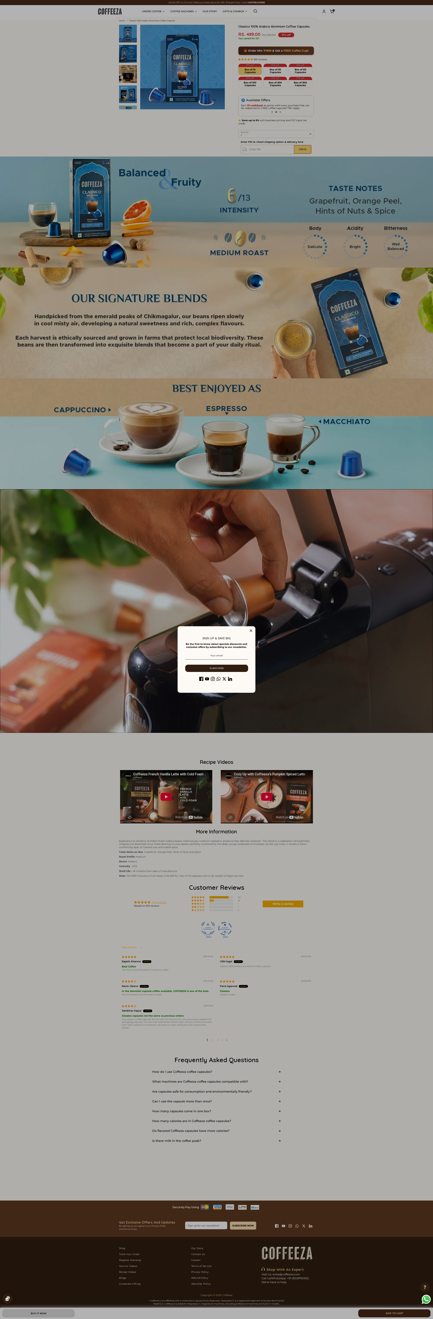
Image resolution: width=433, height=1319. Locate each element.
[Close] (251, 630)
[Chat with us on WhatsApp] (426, 1300)
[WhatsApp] (218, 679)
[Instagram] (213, 679)
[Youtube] (207, 679)
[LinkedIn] (230, 679)
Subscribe (217, 668)
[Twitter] (224, 679)
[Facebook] (201, 679)
